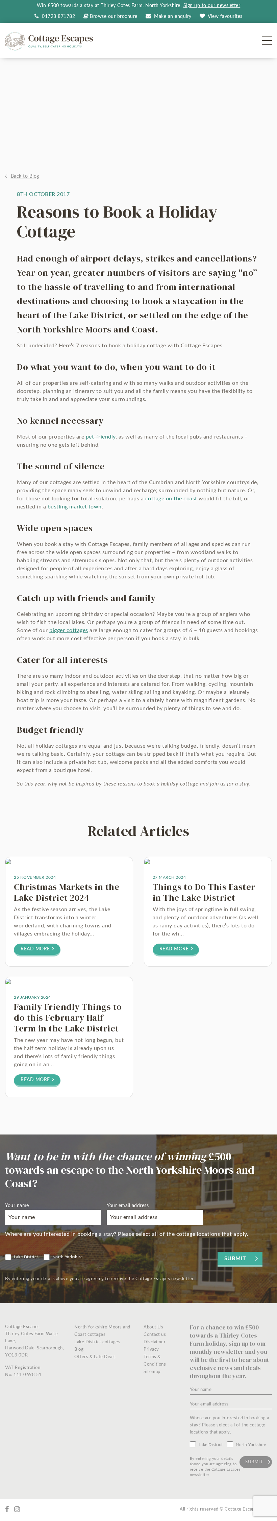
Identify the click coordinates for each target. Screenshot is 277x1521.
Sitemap (152, 1372)
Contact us (155, 1334)
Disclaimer (155, 1342)
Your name (17, 1205)
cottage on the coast (171, 498)
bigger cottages (68, 630)
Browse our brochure (113, 16)
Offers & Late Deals (95, 1357)
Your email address (128, 1205)
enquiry (173, 16)
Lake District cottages (97, 1342)
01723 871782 (58, 16)
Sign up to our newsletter (212, 5)
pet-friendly (101, 437)
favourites (225, 16)
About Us (153, 1327)
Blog (78, 1349)
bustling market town (75, 506)
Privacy (151, 1349)
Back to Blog (25, 176)
